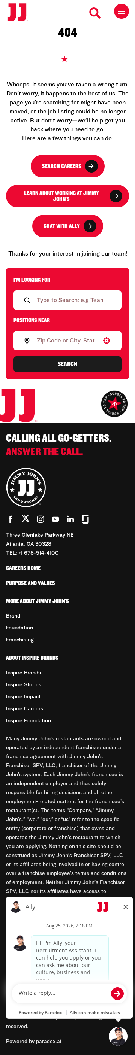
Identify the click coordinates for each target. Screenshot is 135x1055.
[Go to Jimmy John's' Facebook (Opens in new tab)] (10, 519)
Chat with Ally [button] (62, 226)
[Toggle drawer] (121, 11)
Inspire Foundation (28, 720)
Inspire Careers (24, 708)
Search (68, 364)
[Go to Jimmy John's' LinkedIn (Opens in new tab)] (70, 519)
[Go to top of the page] (114, 404)
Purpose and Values (30, 583)
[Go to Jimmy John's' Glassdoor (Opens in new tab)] (85, 519)
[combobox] (66, 340)
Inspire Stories (23, 684)
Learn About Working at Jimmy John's (61, 196)
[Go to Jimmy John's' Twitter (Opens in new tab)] (25, 520)
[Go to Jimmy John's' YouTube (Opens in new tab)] (55, 519)
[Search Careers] (95, 13)
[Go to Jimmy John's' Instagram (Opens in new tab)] (40, 519)
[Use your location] (106, 340)
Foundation (19, 628)
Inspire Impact (23, 696)
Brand (13, 616)
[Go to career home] (21, 13)
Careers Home (23, 568)
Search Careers (61, 166)
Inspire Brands (23, 673)
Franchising (19, 640)
